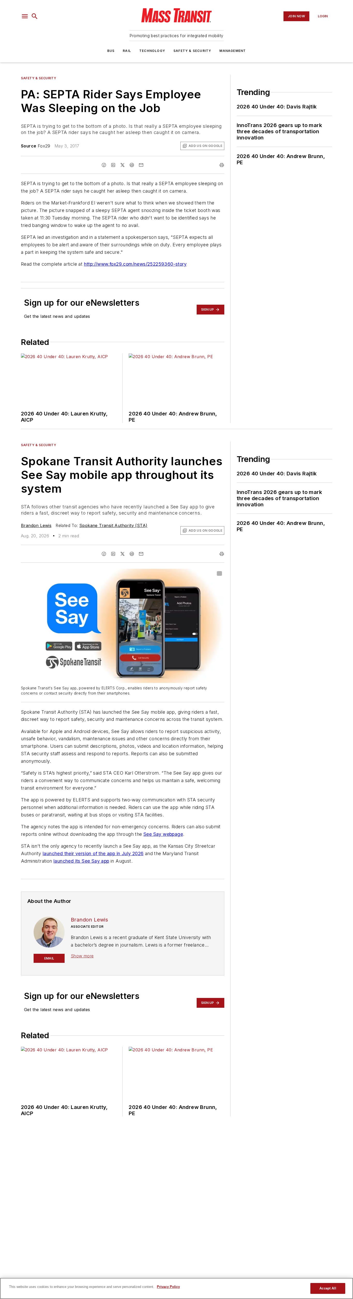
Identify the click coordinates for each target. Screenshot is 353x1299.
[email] (141, 165)
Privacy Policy (168, 1287)
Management (232, 51)
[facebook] (103, 165)
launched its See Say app (81, 861)
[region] (176, 1288)
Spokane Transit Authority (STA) (113, 525)
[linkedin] (113, 165)
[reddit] (131, 165)
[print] (221, 165)
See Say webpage (163, 834)
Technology (152, 51)
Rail (127, 51)
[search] (35, 16)
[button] (25, 16)
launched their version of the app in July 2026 (93, 853)
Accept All (327, 1288)
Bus (111, 51)
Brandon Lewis (36, 525)
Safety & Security (192, 51)
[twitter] (122, 165)
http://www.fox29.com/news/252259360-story (135, 264)
